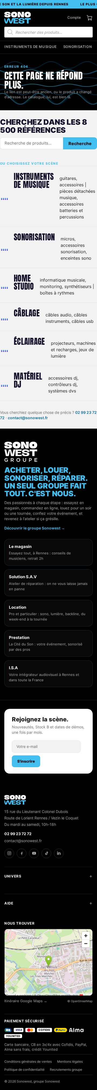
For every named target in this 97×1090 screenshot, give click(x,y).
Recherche (80, 143)
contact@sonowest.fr (28, 417)
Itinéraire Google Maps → (25, 1001)
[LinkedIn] (59, 853)
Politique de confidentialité (24, 1070)
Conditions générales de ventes (28, 1061)
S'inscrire (26, 761)
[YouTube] (34, 853)
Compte (74, 17)
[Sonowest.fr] (17, 18)
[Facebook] (21, 853)
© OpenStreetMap (80, 1001)
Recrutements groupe (66, 1070)
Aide (8, 903)
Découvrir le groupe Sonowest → (34, 528)
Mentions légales (70, 1061)
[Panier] (89, 17)
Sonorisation (77, 47)
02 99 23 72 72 (18, 833)
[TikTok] (46, 853)
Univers (13, 876)
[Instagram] (9, 853)
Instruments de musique (30, 47)
